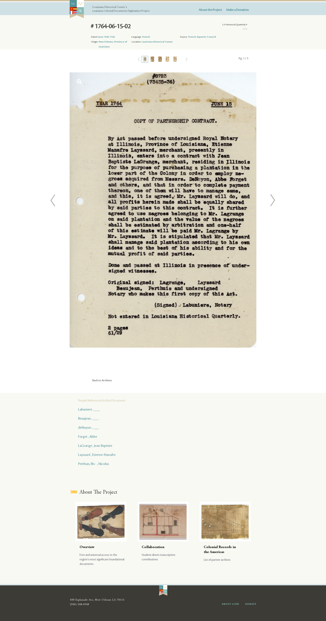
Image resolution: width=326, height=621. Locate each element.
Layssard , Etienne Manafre (97, 455)
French (146, 37)
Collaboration (153, 547)
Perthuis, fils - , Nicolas (93, 464)
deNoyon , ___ (88, 427)
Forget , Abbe (87, 436)
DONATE (250, 604)
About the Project (210, 10)
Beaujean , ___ (88, 418)
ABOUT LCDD (230, 604)
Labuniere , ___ (89, 409)
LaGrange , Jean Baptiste (95, 446)
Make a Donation (237, 10)
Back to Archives (102, 380)
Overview (87, 547)
